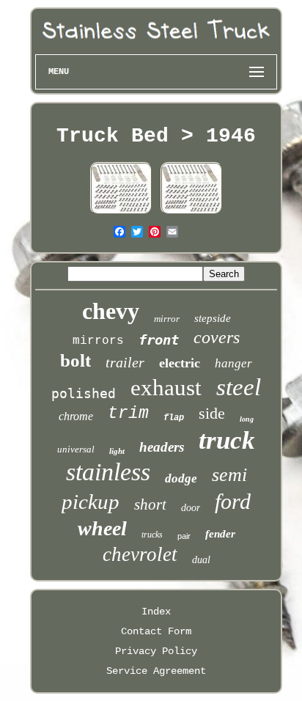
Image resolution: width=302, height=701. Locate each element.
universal (76, 449)
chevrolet (140, 554)
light (117, 451)
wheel (102, 528)
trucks (152, 534)
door (190, 507)
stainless (108, 471)
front (159, 339)
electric (179, 363)
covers (217, 337)
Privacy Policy (156, 651)
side (212, 413)
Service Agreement (156, 671)
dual (201, 559)
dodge (181, 478)
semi (229, 474)
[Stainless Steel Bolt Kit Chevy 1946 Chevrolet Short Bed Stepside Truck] (121, 213)
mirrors (98, 341)
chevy (110, 311)
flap (173, 418)
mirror (167, 318)
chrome (76, 416)
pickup (90, 501)
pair (184, 536)
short (150, 504)
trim (128, 413)
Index (156, 611)
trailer (125, 362)
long (247, 419)
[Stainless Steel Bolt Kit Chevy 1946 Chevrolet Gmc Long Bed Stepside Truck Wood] (191, 213)
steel (238, 387)
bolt (75, 360)
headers (161, 447)
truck (227, 440)
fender (220, 534)
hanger (233, 363)
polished (83, 393)
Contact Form (156, 631)
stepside (212, 318)
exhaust (166, 387)
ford (233, 501)
